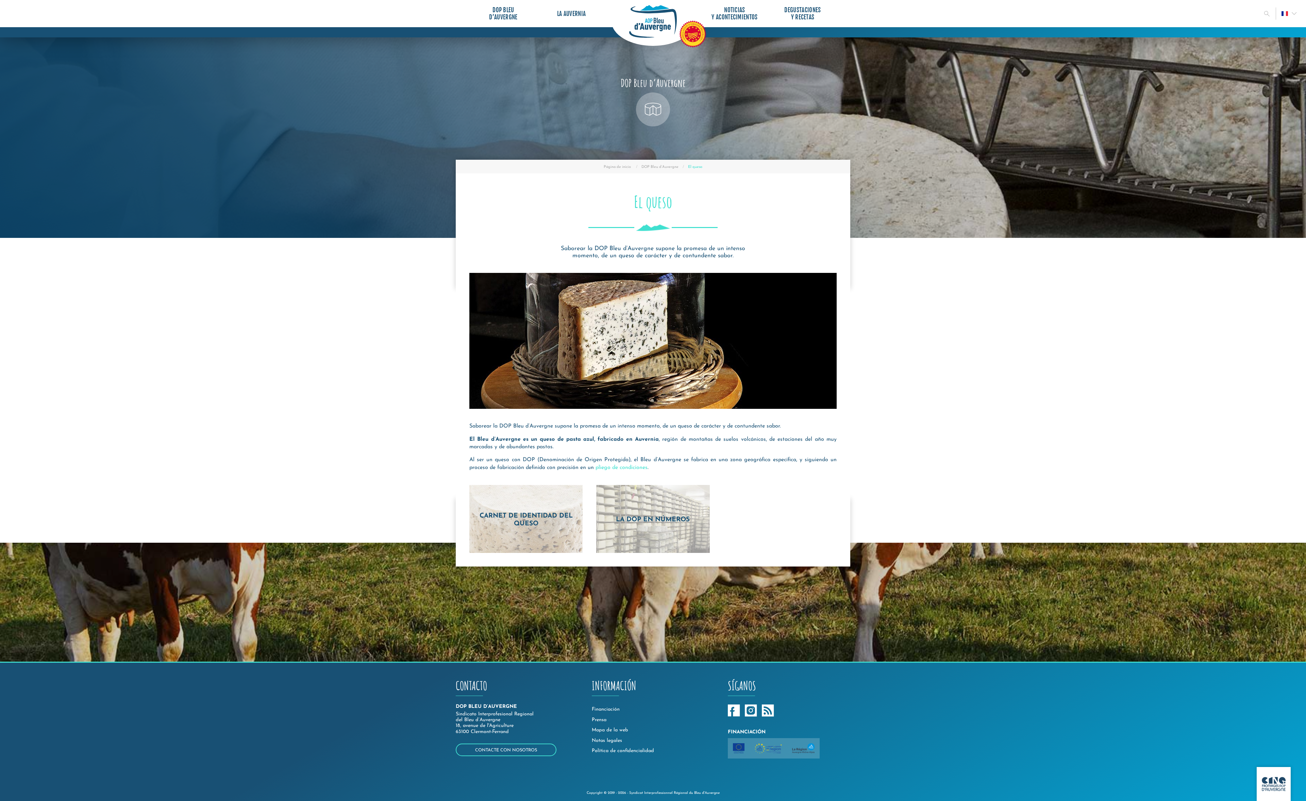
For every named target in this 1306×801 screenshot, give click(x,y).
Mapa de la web (610, 730)
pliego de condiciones (622, 467)
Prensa (599, 719)
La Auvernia (571, 13)
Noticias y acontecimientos (734, 13)
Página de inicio (617, 167)
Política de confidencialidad (623, 750)
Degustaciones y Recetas (802, 13)
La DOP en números (653, 520)
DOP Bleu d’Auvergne (503, 13)
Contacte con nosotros (506, 750)
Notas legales (607, 740)
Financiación (606, 709)
